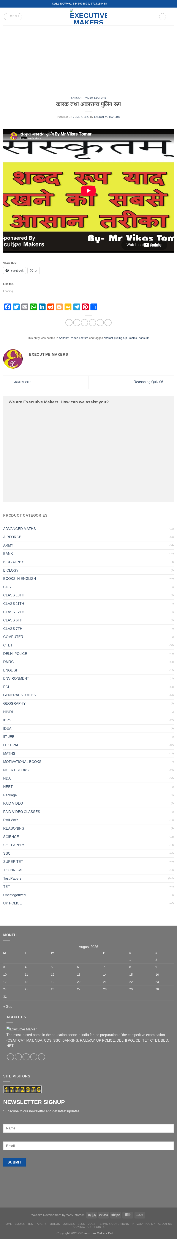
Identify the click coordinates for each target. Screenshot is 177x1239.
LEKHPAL (11, 745)
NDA (7, 778)
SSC (7, 853)
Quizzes (69, 1223)
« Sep (7, 1006)
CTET (8, 645)
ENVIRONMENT (16, 678)
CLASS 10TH (13, 595)
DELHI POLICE (15, 654)
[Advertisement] (88, 58)
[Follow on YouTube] (123, 3)
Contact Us (82, 1226)
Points (99, 1226)
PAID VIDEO (13, 803)
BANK (8, 553)
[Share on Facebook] (76, 322)
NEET (8, 787)
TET (6, 886)
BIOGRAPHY (13, 562)
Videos (54, 1223)
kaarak (133, 338)
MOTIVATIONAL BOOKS (22, 762)
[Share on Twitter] (84, 322)
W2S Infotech (75, 1215)
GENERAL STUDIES (19, 695)
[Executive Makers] (88, 16)
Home (8, 1223)
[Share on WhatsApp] (69, 322)
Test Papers (12, 878)
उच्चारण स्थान (22, 382)
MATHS (9, 753)
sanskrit (144, 338)
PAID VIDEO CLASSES (21, 812)
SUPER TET (13, 861)
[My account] (162, 16)
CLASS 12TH (13, 612)
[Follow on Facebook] (110, 3)
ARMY (8, 545)
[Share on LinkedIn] (108, 322)
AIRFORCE (12, 537)
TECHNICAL (13, 870)
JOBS (91, 1223)
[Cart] (171, 16)
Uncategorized (14, 895)
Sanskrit (77, 97)
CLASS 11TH (13, 603)
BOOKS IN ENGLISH (19, 578)
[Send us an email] (114, 3)
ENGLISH (11, 670)
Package (10, 795)
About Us (165, 1223)
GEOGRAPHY (14, 703)
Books (20, 1223)
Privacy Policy (143, 1223)
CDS (7, 587)
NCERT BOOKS (16, 770)
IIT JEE (8, 737)
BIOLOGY (11, 570)
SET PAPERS (14, 845)
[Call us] (118, 3)
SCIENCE (11, 837)
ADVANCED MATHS (19, 529)
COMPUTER (13, 637)
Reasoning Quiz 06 (149, 382)
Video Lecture (95, 97)
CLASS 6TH (12, 620)
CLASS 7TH (12, 629)
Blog (81, 1223)
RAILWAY (10, 820)
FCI (6, 687)
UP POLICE (12, 903)
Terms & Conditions (113, 1223)
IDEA (7, 728)
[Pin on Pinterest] (100, 322)
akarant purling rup (115, 338)
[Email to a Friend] (92, 322)
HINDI (8, 712)
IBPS (7, 720)
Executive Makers (107, 117)
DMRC (8, 662)
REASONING (13, 828)
